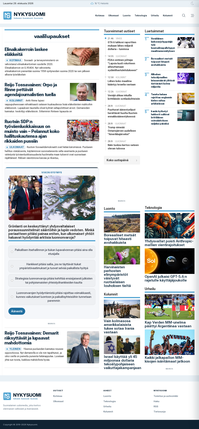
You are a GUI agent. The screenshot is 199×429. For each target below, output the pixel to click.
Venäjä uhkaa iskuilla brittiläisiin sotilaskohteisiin (124, 97)
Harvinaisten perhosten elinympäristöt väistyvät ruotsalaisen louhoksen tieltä (117, 276)
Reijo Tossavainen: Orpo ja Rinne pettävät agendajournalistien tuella (31, 89)
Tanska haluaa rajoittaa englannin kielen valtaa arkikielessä (161, 99)
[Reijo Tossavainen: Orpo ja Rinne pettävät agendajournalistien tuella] (83, 91)
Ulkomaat (113, 15)
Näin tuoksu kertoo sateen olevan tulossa (123, 147)
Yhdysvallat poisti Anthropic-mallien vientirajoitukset (169, 243)
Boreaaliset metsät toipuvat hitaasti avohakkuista (120, 239)
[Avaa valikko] (192, 15)
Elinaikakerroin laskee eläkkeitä (26, 52)
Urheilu (155, 15)
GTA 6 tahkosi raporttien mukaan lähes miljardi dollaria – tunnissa (122, 46)
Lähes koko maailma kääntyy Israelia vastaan (122, 83)
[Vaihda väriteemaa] (192, 3)
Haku (156, 401)
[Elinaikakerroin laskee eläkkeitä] (83, 56)
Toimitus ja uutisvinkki (166, 396)
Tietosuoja (160, 411)
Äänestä (16, 311)
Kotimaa (99, 15)
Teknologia (141, 15)
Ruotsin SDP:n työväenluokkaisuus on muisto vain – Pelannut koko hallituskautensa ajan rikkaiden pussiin (32, 131)
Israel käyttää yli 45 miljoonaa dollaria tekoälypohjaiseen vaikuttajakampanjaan (122, 362)
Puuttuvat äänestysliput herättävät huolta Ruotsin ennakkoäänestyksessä (122, 113)
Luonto (127, 15)
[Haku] (183, 15)
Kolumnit (168, 15)
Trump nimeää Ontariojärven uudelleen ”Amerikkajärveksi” (122, 131)
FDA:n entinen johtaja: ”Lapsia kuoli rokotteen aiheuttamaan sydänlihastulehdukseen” (122, 65)
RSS (156, 406)
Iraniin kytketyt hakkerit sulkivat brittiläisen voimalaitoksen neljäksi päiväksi (160, 117)
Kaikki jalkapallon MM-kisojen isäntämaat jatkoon (167, 359)
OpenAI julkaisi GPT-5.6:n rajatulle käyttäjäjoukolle (166, 278)
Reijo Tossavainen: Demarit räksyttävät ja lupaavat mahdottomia (31, 337)
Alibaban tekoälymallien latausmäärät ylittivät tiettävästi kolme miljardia (163, 80)
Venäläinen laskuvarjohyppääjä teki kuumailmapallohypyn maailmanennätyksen (163, 44)
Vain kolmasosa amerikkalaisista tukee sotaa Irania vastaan (119, 326)
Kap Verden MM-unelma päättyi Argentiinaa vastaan (168, 324)
